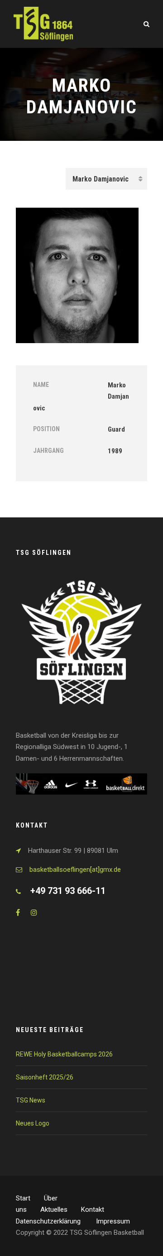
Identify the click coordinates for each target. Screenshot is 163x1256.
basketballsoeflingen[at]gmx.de (75, 869)
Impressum (113, 1221)
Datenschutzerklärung (49, 1221)
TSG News (30, 1100)
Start (23, 1198)
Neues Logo (32, 1123)
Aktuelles (53, 1209)
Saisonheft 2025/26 (44, 1077)
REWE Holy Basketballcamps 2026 (64, 1054)
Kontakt (92, 1209)
